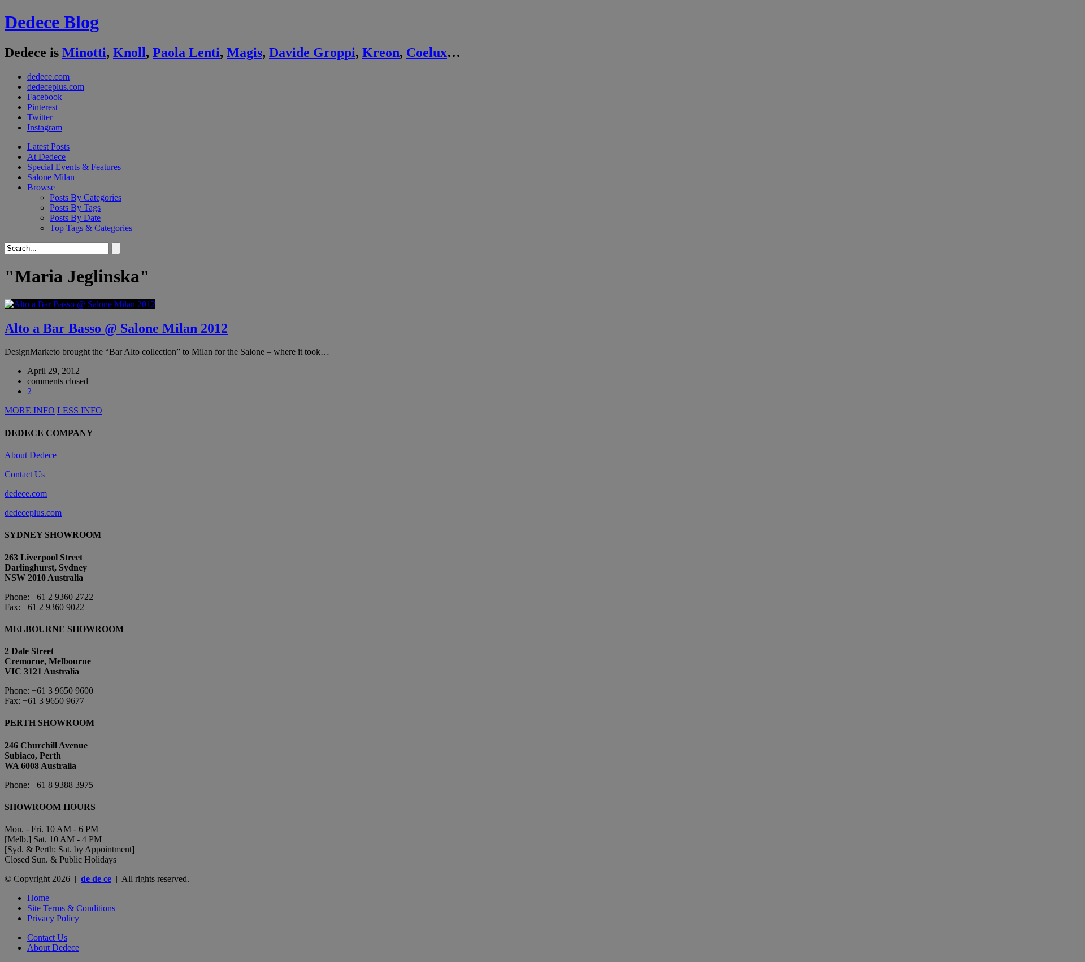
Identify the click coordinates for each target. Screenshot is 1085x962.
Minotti (84, 52)
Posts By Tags (75, 207)
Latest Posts (48, 146)
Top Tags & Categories (91, 228)
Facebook (44, 97)
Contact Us (25, 474)
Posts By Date (75, 218)
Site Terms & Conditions (71, 908)
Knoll (129, 52)
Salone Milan (51, 177)
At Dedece (46, 157)
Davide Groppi (312, 52)
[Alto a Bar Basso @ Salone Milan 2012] (80, 304)
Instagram (44, 127)
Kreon (381, 52)
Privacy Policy (53, 918)
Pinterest (42, 107)
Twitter (40, 117)
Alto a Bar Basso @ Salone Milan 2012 (116, 328)
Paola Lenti (186, 52)
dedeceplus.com (55, 87)
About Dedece (31, 455)
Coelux (426, 52)
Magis (244, 52)
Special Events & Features (74, 167)
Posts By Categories (85, 197)
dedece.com (48, 76)
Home (38, 898)
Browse (41, 187)
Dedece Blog (52, 22)
